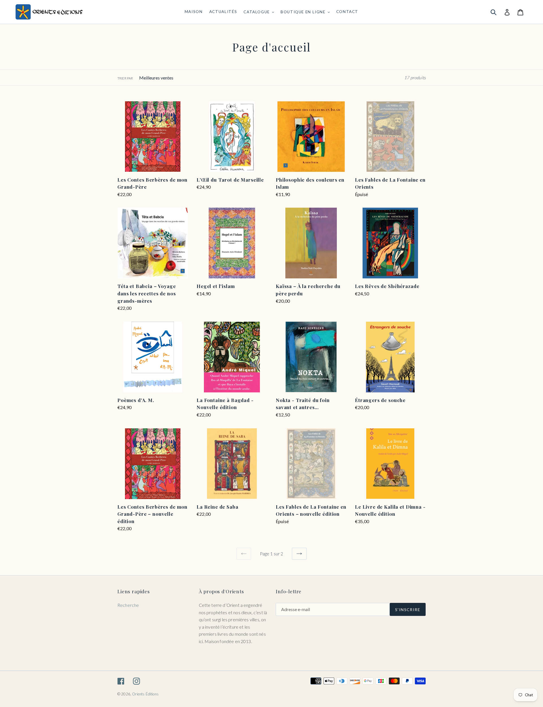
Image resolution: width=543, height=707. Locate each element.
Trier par (125, 78)
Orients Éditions (145, 694)
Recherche (128, 605)
